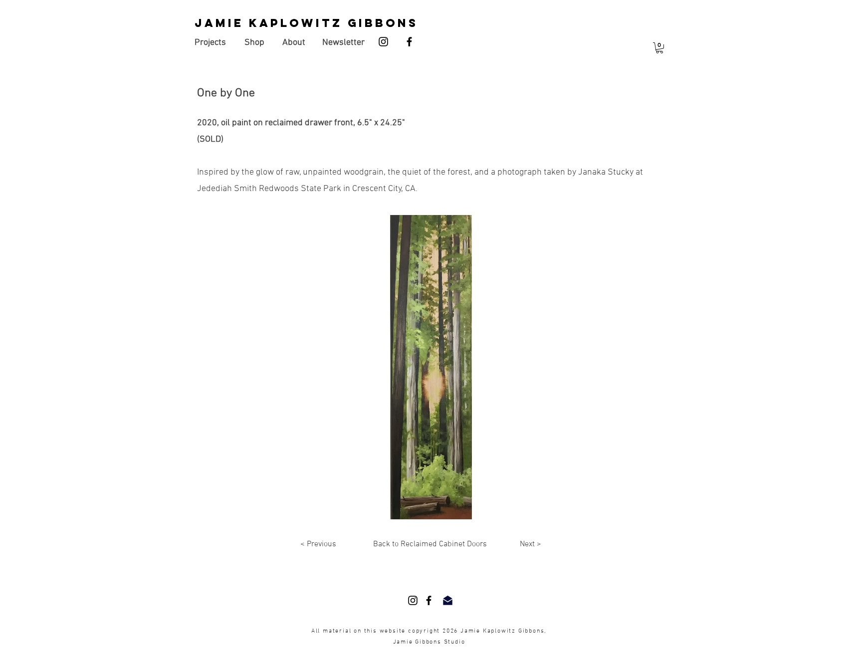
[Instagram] (383, 41)
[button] (659, 47)
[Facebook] (409, 41)
